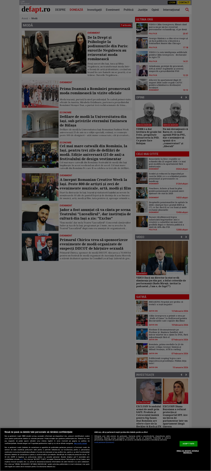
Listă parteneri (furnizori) (104, 442)
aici (21, 459)
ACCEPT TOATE (188, 444)
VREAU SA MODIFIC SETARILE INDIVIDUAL (188, 452)
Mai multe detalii (80, 443)
